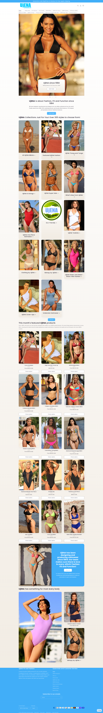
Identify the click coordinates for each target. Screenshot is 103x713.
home (54, 671)
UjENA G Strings (28, 193)
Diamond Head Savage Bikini (74, 451)
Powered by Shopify (30, 712)
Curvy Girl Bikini (29, 365)
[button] (78, 5)
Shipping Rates (56, 688)
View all (51, 319)
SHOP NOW (51, 113)
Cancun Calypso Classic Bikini (74, 406)
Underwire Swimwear (50, 313)
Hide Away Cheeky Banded (74, 534)
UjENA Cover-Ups (28, 314)
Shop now (68, 570)
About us (54, 675)
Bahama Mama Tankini (74, 623)
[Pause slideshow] (55, 97)
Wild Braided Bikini (74, 365)
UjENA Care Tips (56, 679)
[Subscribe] (61, 697)
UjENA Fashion (24, 712)
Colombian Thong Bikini (51, 450)
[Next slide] (52, 97)
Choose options (28, 371)
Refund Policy (55, 690)
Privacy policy (42, 712)
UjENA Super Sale (50, 193)
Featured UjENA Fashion (51, 155)
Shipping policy (48, 712)
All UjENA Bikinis (28, 155)
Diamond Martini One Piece (28, 491)
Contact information (55, 712)
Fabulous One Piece (74, 491)
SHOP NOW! (64, 88)
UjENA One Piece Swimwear (29, 236)
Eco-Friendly (50, 223)
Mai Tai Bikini (28, 534)
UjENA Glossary (56, 681)
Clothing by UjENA (28, 273)
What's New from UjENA (74, 195)
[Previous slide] (47, 97)
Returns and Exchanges (58, 684)
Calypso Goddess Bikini (51, 406)
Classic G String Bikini (29, 448)
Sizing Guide (55, 677)
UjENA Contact (56, 686)
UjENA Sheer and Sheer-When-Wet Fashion (74, 275)
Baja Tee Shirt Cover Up (51, 365)
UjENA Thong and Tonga (74, 153)
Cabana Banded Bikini (29, 408)
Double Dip (51, 491)
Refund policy (36, 712)
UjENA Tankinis (73, 233)
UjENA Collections (56, 673)
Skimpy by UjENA (51, 273)
